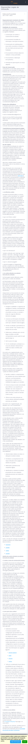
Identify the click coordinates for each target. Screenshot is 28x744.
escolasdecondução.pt (9, 721)
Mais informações (15, 741)
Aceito (24, 741)
